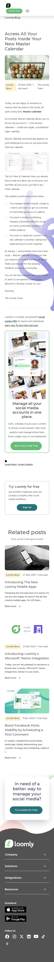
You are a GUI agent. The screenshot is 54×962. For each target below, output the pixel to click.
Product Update (25, 464)
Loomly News (11, 464)
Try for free (14, 11)
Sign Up (27, 507)
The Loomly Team (43, 86)
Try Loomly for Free (26, 810)
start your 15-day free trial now (21, 326)
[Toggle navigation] (27, 11)
